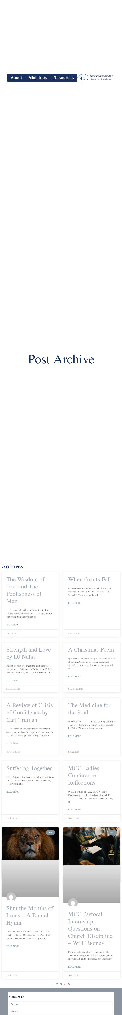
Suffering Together (29, 768)
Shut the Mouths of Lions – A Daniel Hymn (29, 915)
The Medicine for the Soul (89, 708)
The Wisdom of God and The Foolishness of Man (25, 590)
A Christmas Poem (91, 649)
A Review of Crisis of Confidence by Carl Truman (29, 712)
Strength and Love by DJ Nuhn (28, 653)
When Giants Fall (89, 579)
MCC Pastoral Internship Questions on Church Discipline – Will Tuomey (90, 928)
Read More (12, 624)
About (16, 77)
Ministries (37, 77)
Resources (64, 77)
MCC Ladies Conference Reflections (83, 775)
